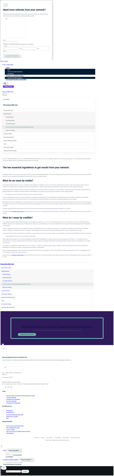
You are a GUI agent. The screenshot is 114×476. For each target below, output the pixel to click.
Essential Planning (7, 133)
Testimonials (58, 437)
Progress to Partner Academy (10, 459)
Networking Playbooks (8, 137)
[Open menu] (4, 94)
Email (4, 40)
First (21, 48)
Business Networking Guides (10, 140)
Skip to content (4, 61)
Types (4, 144)
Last (38, 48)
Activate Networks (10, 120)
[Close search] (4, 468)
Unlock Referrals (10, 117)
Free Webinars (10, 73)
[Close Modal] (5, 4)
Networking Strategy (8, 147)
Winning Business (7, 113)
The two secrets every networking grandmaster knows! (20, 127)
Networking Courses (8, 110)
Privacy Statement (75, 437)
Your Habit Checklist (10, 123)
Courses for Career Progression (14, 77)
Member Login (8, 86)
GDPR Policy (66, 437)
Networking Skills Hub (7, 264)
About (8, 69)
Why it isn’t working (10, 130)
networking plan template (18, 211)
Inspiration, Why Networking (9, 150)
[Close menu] (1, 446)
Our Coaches (50, 437)
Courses (42, 437)
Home (4, 450)
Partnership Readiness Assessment (16, 79)
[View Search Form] (5, 84)
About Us (36, 437)
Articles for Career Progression (14, 71)
